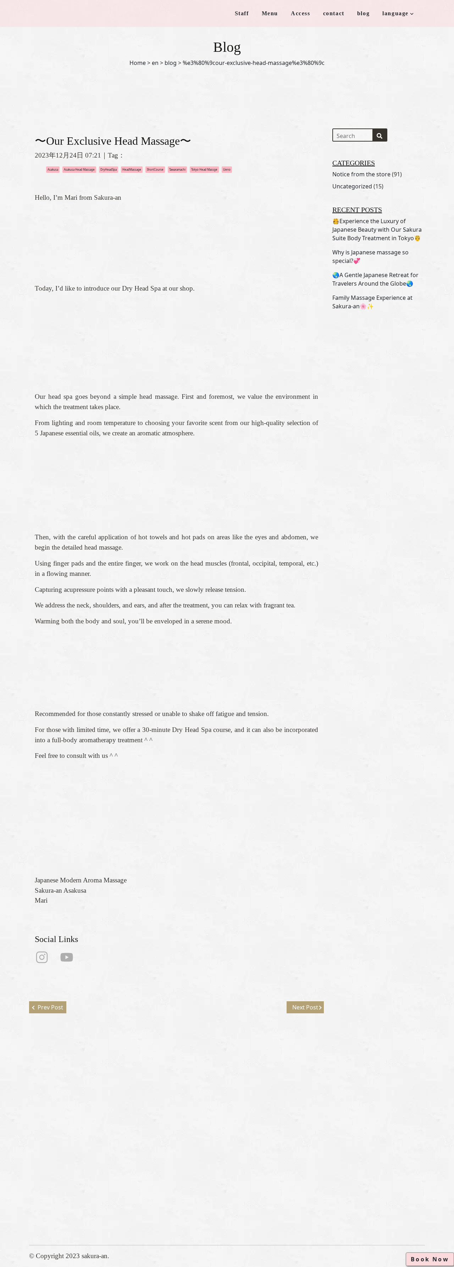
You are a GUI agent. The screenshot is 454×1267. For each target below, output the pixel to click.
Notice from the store (361, 174)
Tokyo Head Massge (204, 169)
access (139, 1172)
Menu (270, 13)
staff (136, 1150)
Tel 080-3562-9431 (224, 1170)
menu (137, 1161)
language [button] (395, 13)
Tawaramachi (177, 169)
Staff (242, 13)
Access (300, 13)
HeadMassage (131, 169)
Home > (139, 63)
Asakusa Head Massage (79, 169)
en (155, 63)
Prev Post (50, 1007)
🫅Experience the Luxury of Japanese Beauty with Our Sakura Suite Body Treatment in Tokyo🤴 (377, 229)
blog (363, 13)
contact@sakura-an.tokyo (233, 1181)
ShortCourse (155, 169)
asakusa (53, 169)
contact (333, 13)
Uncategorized (352, 186)
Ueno (227, 169)
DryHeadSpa (108, 169)
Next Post (305, 1007)
